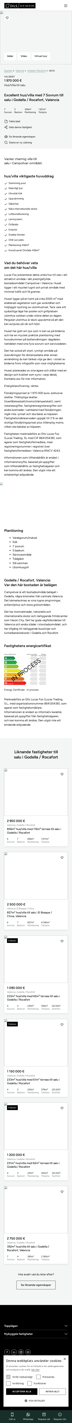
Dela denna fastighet (20, 127)
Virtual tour (40, 56)
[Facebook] (7, 1352)
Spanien (8, 70)
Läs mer (35, 1369)
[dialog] (36, 1381)
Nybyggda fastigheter (18, 1334)
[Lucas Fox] (20, 6)
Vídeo (24, 56)
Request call (44, 1419)
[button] (62, 792)
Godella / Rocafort (36, 70)
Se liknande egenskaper (22, 136)
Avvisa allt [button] (52, 1391)
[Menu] (66, 6)
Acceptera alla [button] (21, 1391)
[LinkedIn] (14, 1352)
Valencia (20, 70)
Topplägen (11, 1326)
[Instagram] (21, 1352)
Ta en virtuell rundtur (36, 508)
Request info (60, 1419)
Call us (12, 1419)
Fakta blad (14, 121)
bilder (10, 56)
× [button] (64, 1359)
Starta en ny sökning (20, 142)
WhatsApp (28, 1419)
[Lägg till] (7, 18)
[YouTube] (28, 1352)
